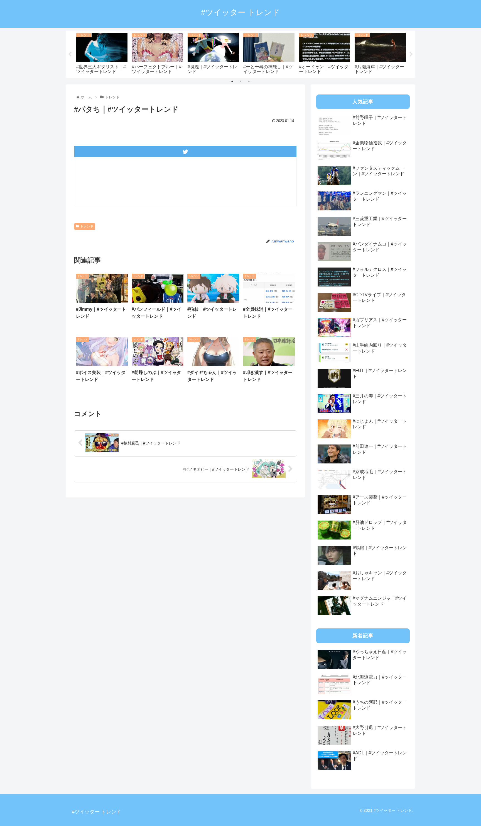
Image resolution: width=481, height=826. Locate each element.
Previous (70, 54)
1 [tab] (232, 81)
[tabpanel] (102, 53)
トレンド (87, 226)
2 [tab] (240, 81)
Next (411, 54)
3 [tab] (249, 81)
